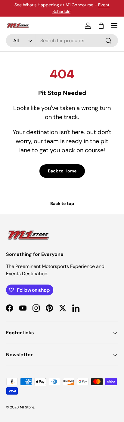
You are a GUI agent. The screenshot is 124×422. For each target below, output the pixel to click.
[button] (101, 25)
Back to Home (62, 171)
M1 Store (27, 407)
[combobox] (62, 40)
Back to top (62, 203)
